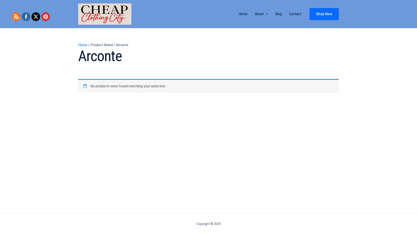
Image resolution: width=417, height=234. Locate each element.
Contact (295, 14)
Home (243, 14)
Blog (278, 14)
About (259, 14)
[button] (266, 14)
